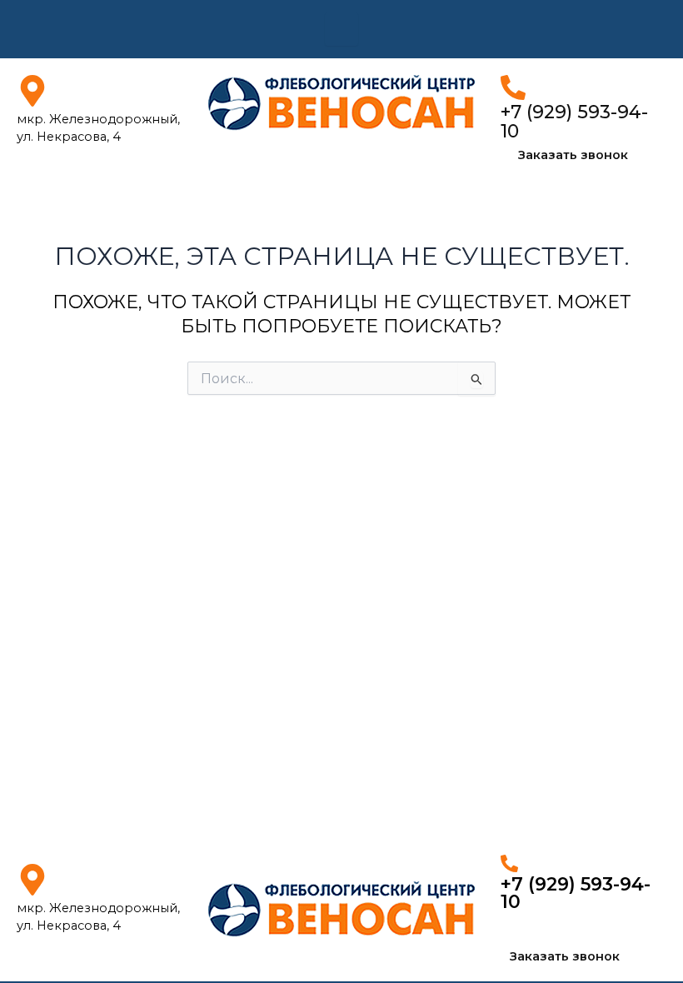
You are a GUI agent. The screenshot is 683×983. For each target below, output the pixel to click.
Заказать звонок (573, 154)
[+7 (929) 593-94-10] (513, 87)
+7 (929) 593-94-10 (574, 121)
